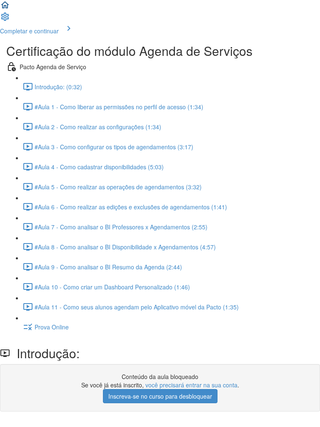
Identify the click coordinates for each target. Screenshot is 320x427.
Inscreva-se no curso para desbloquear (160, 396)
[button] (5, 7)
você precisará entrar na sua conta (191, 385)
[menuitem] (5, 19)
